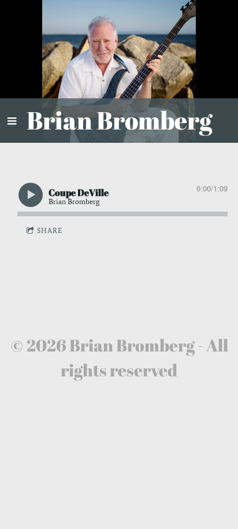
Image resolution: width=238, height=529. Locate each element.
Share (49, 231)
